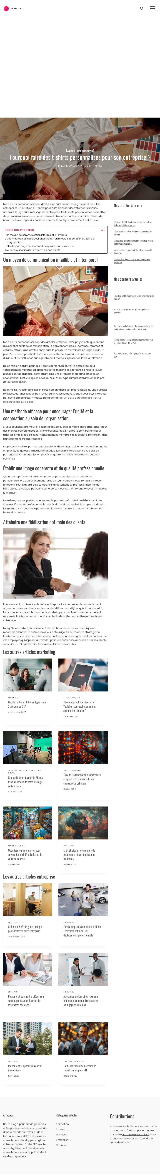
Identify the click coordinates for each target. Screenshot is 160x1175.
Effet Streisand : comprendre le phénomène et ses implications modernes (79, 854)
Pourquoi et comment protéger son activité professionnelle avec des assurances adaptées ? (26, 1000)
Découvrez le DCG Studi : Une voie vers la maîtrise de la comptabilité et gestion (133, 223)
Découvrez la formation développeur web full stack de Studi (133, 233)
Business (12, 770)
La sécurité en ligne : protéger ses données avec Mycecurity (132, 261)
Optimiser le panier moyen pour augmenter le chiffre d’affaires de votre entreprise (25, 854)
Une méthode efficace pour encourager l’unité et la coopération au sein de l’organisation (50, 240)
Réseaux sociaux (71, 697)
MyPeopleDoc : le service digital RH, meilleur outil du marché (133, 251)
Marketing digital (72, 770)
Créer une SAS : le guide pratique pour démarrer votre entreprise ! (25, 928)
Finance (61, 1145)
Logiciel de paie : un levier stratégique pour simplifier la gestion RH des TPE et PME (133, 341)
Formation (62, 1124)
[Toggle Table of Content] (100, 230)
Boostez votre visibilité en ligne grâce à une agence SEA (27, 704)
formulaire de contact (135, 1134)
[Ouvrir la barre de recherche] (142, 9)
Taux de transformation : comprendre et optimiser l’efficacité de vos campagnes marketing (82, 778)
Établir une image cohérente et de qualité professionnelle (40, 246)
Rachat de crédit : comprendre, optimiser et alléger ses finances (134, 297)
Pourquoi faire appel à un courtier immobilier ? (25, 1068)
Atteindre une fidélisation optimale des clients (33, 250)
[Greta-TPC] (13, 9)
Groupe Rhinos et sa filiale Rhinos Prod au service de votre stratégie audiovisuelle (25, 781)
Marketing (13, 697)
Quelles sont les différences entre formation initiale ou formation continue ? (133, 242)
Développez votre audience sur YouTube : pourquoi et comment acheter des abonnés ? (79, 706)
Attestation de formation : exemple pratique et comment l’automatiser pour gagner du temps (80, 1000)
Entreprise (13, 922)
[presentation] (27, 675)
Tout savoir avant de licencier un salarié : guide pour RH (79, 1068)
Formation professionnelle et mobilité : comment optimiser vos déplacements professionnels (82, 930)
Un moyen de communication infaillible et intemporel (36, 235)
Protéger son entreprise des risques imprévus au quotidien (131, 311)
